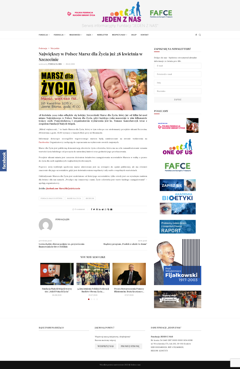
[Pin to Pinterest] (97, 209)
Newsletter (102, 35)
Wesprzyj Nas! (118, 35)
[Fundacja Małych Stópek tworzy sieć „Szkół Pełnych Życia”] (57, 274)
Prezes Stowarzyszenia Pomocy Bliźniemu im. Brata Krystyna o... (129, 290)
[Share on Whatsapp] (105, 209)
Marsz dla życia (74, 198)
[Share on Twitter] (94, 209)
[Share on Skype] (108, 209)
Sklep (134, 35)
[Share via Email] (111, 209)
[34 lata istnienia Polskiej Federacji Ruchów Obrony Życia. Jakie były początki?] (93, 274)
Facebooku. (44, 142)
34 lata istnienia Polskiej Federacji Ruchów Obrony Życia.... (93, 290)
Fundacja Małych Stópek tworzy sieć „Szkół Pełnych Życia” (57, 290)
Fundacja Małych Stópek (51, 198)
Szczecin (90, 198)
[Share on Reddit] (103, 209)
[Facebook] (196, 35)
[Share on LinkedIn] (100, 209)
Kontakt (144, 35)
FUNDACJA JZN (55, 64)
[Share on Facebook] (91, 209)
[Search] (199, 35)
